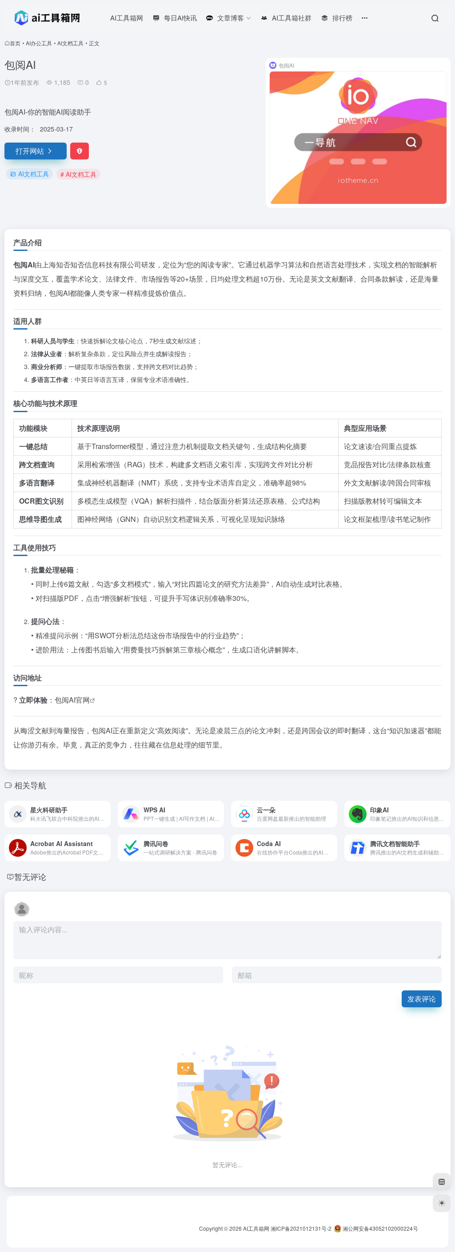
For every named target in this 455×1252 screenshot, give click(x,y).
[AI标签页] (442, 1182)
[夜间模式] (442, 1203)
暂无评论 (30, 876)
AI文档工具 (70, 43)
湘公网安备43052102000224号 (379, 1228)
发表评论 (421, 999)
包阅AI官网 (72, 700)
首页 (15, 43)
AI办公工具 (39, 43)
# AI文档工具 (78, 174)
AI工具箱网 (256, 1228)
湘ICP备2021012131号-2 (301, 1228)
